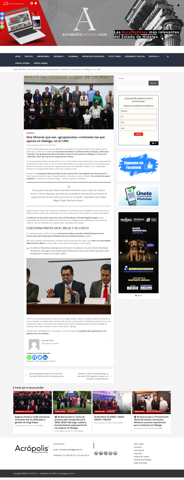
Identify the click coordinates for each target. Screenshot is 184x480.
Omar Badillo (38, 425)
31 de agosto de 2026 (23, 425)
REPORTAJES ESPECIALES (93, 56)
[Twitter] (39, 357)
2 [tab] (138, 295)
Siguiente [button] (156, 252)
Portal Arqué (40, 63)
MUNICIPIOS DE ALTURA (24, 412)
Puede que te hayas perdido (29, 387)
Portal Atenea (22, 63)
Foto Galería (139, 450)
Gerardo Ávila (50, 145)
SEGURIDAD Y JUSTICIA (135, 56)
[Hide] (1, 31)
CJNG (36, 361)
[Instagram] (2, 22)
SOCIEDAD (58, 56)
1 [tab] (136, 295)
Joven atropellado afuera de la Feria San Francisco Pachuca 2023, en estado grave (46, 374)
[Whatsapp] (29, 357)
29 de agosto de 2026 (63, 431)
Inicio (18, 56)
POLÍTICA (29, 56)
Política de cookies (141, 456)
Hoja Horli (138, 453)
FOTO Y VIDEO (115, 56)
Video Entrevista (140, 463)
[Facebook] (34, 357)
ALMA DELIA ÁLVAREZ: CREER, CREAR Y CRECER (109, 418)
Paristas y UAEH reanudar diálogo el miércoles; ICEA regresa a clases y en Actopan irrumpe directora (92, 376)
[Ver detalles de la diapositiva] (138, 252)
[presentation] (166, 388)
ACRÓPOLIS (33, 473)
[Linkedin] (45, 357)
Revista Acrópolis (154, 412)
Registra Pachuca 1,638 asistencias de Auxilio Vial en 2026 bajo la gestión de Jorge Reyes (32, 420)
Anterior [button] (120, 252)
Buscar (121, 78)
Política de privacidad (142, 460)
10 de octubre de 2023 (35, 145)
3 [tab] (141, 295)
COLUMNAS (73, 56)
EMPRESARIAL (43, 56)
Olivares (52, 361)
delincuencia (44, 361)
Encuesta (137, 447)
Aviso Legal (139, 444)
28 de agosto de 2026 (142, 428)
